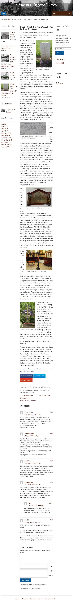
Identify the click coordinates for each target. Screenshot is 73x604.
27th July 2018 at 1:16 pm (32, 436)
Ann (30, 503)
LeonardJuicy (29, 434)
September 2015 (6, 145)
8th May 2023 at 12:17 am (32, 522)
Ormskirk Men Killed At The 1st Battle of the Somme (28, 398)
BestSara (28, 461)
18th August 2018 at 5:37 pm (33, 463)
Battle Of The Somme (30, 387)
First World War (41, 387)
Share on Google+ (26, 380)
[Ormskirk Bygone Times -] (36, 5)
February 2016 (6, 133)
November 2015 (6, 140)
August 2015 (5, 147)
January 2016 (5, 135)
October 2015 (5, 142)
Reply (51, 412)
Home (3, 19)
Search (69, 13)
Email (51, 571)
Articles (40, 599)
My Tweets (59, 83)
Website (51, 575)
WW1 (48, 387)
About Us (24, 599)
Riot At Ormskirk (45, 395)
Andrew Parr (29, 482)
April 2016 (4, 131)
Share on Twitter (39, 376)
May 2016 (4, 129)
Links (54, 599)
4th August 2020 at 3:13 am (33, 484)
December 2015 (6, 138)
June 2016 (4, 126)
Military (8, 19)
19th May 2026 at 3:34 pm (36, 505)
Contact (47, 599)
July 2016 (4, 124)
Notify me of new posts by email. (30, 588)
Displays (32, 599)
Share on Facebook (26, 376)
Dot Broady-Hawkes (27, 390)
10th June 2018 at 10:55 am (32, 414)
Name (51, 566)
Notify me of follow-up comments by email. (33, 584)
